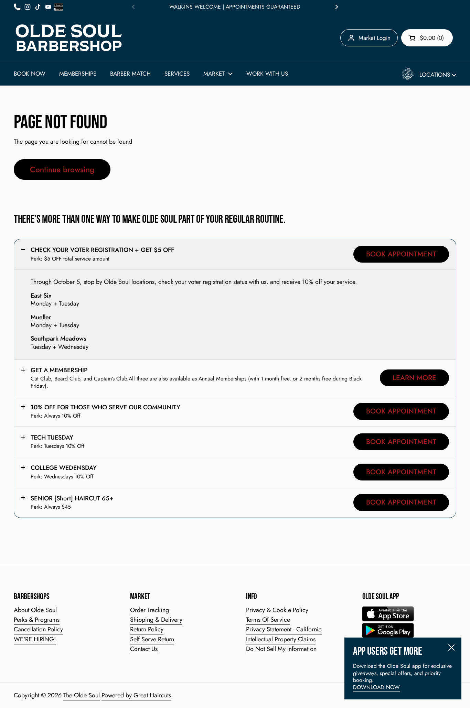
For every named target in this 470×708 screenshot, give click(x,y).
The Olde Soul (81, 695)
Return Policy (146, 629)
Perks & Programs (37, 619)
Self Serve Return (152, 639)
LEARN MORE (414, 378)
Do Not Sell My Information (281, 648)
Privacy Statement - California (284, 629)
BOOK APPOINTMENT (401, 254)
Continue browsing (62, 169)
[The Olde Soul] (69, 38)
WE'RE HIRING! (35, 639)
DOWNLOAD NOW (376, 687)
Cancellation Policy (38, 629)
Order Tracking (149, 610)
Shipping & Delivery (156, 619)
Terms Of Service (268, 619)
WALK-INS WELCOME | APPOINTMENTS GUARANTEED (234, 7)
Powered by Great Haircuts (136, 695)
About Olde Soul (35, 610)
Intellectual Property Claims (281, 639)
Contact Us (144, 648)
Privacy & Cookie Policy (277, 610)
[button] (427, 37)
